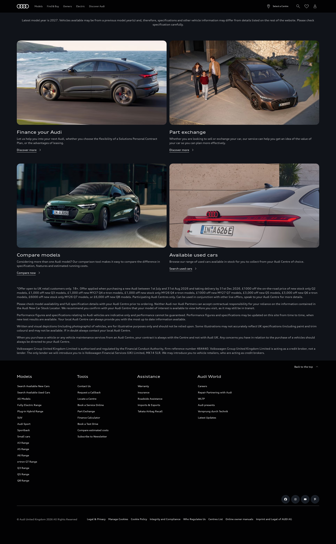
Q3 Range (23, 467)
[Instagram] (295, 499)
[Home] (23, 6)
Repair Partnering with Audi (215, 392)
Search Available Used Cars (33, 392)
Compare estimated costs (93, 430)
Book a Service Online (91, 405)
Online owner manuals (239, 519)
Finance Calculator (89, 417)
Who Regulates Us (194, 519)
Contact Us (84, 386)
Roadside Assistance (150, 398)
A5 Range (23, 449)
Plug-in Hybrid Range (30, 411)
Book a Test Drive (88, 423)
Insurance (143, 392)
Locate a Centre (87, 398)
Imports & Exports (149, 405)
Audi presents (206, 405)
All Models (23, 398)
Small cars (23, 436)
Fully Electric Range (29, 405)
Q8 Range (23, 480)
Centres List (215, 519)
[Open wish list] (306, 6)
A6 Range (23, 455)
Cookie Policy (139, 519)
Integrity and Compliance (165, 519)
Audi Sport (23, 423)
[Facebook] (285, 499)
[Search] (298, 6)
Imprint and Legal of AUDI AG (274, 519)
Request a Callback (89, 392)
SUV (19, 417)
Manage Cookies (118, 519)
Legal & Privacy (96, 519)
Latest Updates (207, 417)
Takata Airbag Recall (150, 411)
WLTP (201, 398)
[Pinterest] (315, 499)
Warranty (143, 386)
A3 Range (23, 442)
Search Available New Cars (33, 386)
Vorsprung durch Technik (213, 411)
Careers (202, 386)
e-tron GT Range (27, 461)
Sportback (23, 430)
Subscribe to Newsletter (92, 436)
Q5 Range (23, 474)
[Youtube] (305, 499)
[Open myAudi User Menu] (315, 6)
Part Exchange (86, 411)
